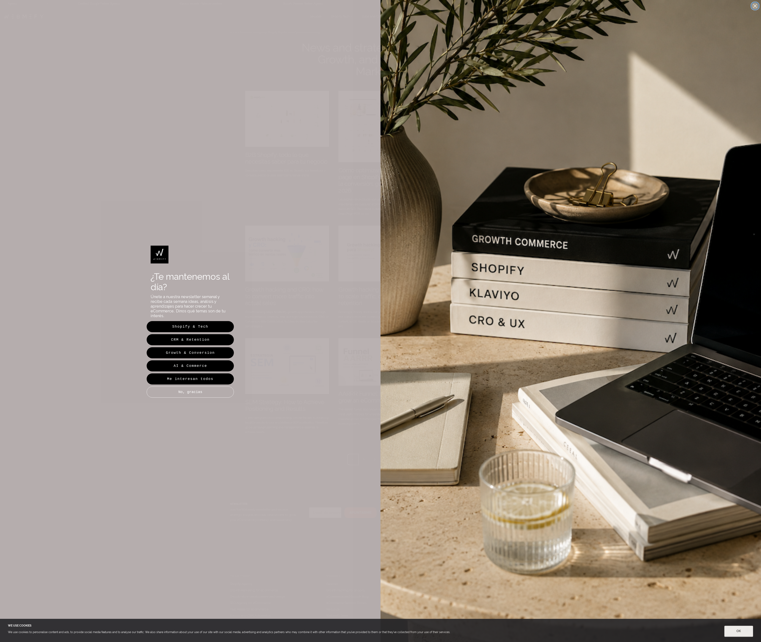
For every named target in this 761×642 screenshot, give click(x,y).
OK (738, 631)
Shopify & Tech (190, 327)
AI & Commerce (190, 366)
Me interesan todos (190, 379)
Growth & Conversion (190, 353)
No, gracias (190, 392)
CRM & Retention (190, 340)
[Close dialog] (755, 6)
